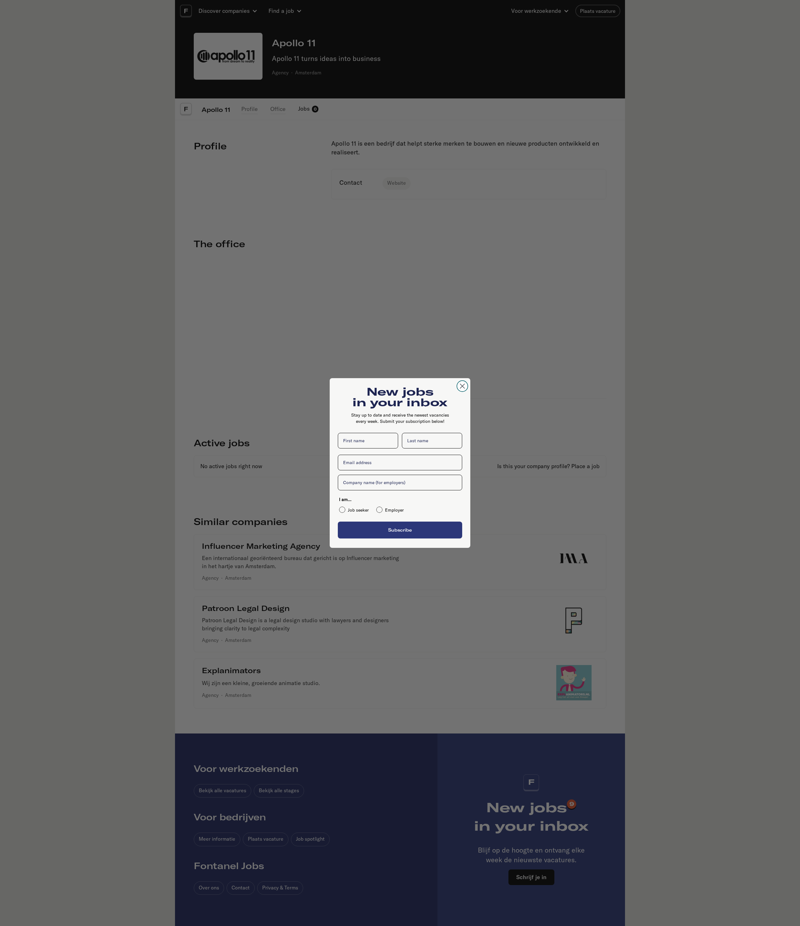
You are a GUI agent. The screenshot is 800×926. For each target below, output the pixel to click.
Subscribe (400, 530)
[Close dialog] (462, 386)
